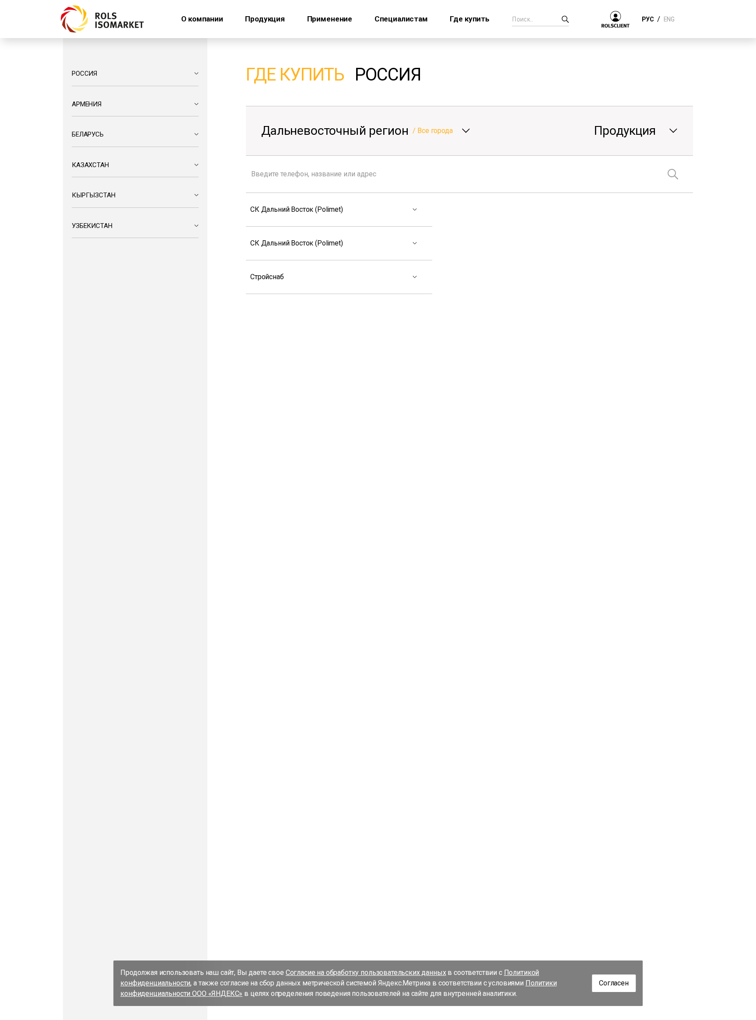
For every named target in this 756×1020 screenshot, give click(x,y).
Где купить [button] (469, 18)
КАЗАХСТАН (90, 165)
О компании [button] (202, 18)
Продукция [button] (265, 18)
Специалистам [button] (401, 18)
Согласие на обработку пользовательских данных (366, 972)
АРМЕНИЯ (87, 104)
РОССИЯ (84, 73)
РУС (648, 19)
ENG (669, 19)
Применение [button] (329, 18)
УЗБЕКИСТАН (92, 226)
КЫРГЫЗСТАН (93, 195)
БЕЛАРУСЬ (88, 134)
